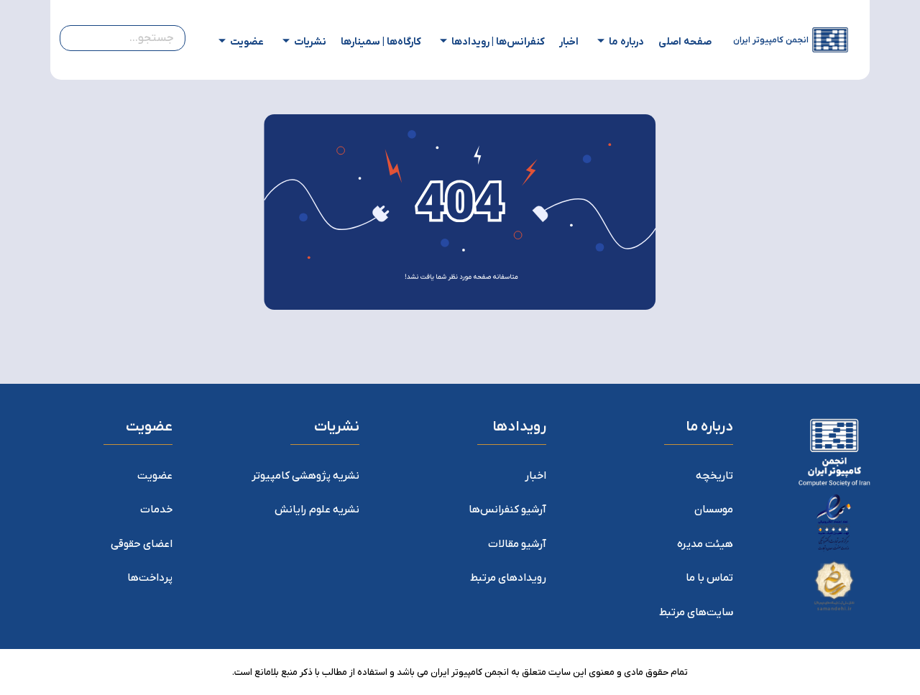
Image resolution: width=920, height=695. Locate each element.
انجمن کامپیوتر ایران (771, 40)
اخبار (569, 42)
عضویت (247, 42)
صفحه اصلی (685, 42)
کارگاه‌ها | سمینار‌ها (381, 42)
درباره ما (626, 42)
